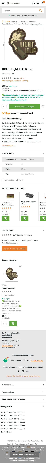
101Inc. (22, 78)
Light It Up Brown (8, 288)
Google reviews (37, 360)
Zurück (7, 21)
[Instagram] (23, 371)
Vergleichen (9, 180)
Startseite (15, 21)
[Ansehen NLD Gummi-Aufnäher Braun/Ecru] (10, 197)
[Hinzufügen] (5, 218)
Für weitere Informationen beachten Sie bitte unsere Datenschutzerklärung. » (23, 459)
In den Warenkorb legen (24, 107)
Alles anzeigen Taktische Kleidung (15, 81)
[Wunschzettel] (38, 3)
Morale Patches (22, 24)
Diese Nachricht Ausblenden (24, 454)
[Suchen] (40, 10)
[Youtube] (27, 371)
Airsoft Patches (8, 24)
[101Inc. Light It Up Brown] (11, 274)
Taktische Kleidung (28, 21)
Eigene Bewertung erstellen (15, 249)
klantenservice (7, 345)
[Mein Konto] (33, 3)
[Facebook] (19, 371)
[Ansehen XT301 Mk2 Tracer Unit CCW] (29, 196)
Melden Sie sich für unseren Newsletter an (23, 376)
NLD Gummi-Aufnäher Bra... (8, 204)
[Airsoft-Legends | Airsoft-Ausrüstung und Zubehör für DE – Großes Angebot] (13, 3)
